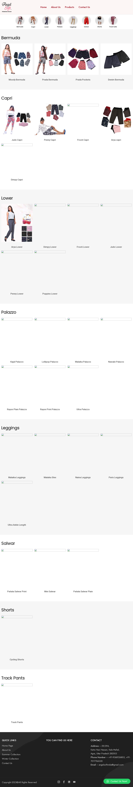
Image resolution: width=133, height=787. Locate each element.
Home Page (7, 745)
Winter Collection (10, 758)
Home (43, 7)
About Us (56, 7)
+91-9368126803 (116, 757)
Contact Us (84, 7)
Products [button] (69, 7)
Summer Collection (11, 754)
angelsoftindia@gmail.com (111, 764)
